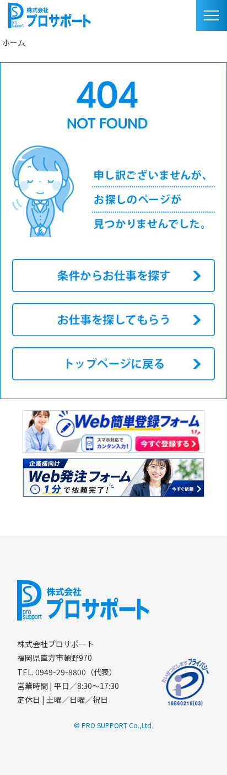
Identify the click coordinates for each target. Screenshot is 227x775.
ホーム (13, 42)
